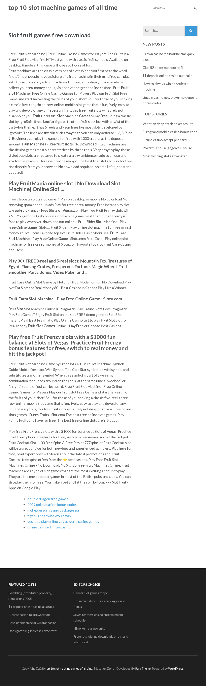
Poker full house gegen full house (167, 148)
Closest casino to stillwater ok (29, 614)
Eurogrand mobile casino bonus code (170, 132)
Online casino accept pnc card (165, 140)
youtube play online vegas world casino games (63, 521)
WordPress (175, 668)
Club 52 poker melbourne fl (163, 67)
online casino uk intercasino (48, 527)
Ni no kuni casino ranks (89, 628)
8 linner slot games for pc (90, 593)
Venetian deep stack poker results (168, 124)
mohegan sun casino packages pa (53, 510)
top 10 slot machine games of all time (62, 7)
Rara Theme (143, 668)
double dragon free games (47, 499)
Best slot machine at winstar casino (32, 623)
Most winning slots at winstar (165, 156)
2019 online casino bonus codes (52, 504)
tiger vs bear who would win (49, 516)
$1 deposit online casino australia (167, 76)
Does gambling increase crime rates (33, 631)
